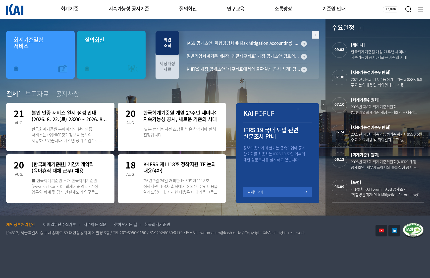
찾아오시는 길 (125, 225)
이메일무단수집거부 (59, 225)
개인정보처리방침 (21, 225)
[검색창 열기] (408, 9)
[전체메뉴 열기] (421, 9)
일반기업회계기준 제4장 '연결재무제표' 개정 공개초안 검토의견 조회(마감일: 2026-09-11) (247, 56)
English (391, 9)
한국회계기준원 (157, 225)
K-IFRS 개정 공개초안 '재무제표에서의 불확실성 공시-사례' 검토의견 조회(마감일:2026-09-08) (247, 69)
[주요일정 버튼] (323, 105)
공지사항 (67, 94)
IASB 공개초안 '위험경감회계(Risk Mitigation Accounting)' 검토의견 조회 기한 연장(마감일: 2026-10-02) (247, 43)
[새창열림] (381, 230)
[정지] (298, 109)
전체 (12, 94)
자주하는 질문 (95, 225)
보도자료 (37, 94)
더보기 (360, 29)
